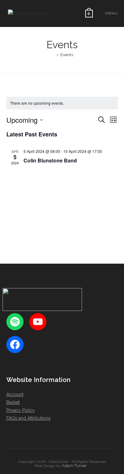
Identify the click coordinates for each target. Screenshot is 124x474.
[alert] (62, 103)
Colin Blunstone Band (50, 160)
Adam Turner (74, 465)
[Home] (52, 54)
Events (66, 54)
